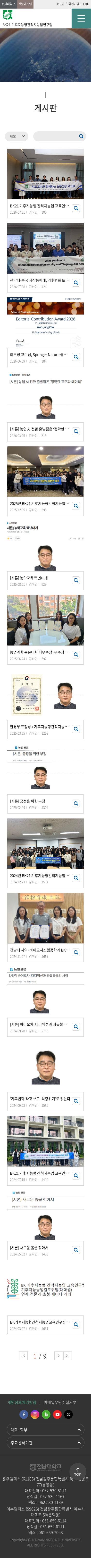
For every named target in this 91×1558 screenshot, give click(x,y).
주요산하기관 (22, 1443)
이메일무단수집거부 (60, 1402)
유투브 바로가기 (57, 1414)
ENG (86, 3)
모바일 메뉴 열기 (81, 18)
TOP (78, 1474)
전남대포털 (25, 4)
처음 (23, 1355)
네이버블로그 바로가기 (46, 1414)
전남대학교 (8, 4)
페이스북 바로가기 (23, 1414)
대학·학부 (19, 1430)
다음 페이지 (58, 1355)
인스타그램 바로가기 (35, 1414)
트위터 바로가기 (68, 1414)
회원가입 (73, 3)
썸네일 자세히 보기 (76, 208)
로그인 (60, 3)
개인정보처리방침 (21, 1402)
